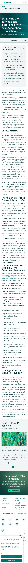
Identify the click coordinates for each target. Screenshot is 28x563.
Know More (14, 40)
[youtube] (17, 519)
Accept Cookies (12, 560)
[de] (26, 2)
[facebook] (24, 519)
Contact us (5, 409)
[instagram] (3, 524)
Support (17, 500)
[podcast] (17, 524)
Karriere (4, 507)
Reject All (11, 556)
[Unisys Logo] (7, 2)
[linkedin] (3, 519)
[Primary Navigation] (2, 2)
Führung (4, 500)
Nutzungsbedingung (7, 533)
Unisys (3, 6)
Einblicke (4, 498)
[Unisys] (3, 530)
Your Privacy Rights (11, 552)
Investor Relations (20, 498)
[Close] (21, 537)
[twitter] (10, 519)
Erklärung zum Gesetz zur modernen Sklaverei (20, 503)
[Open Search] (23, 2)
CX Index (11, 97)
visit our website (14, 409)
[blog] (10, 524)
